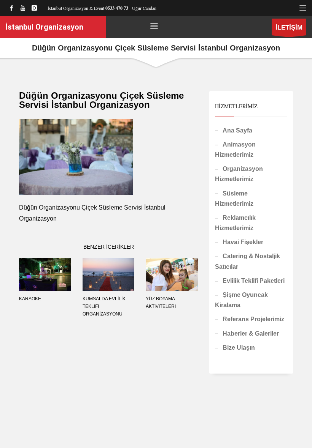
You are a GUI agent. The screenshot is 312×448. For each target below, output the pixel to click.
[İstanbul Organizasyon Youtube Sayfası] (23, 8)
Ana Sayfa (237, 130)
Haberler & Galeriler (251, 333)
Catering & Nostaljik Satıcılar (247, 261)
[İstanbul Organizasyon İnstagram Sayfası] (34, 8)
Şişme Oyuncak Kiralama (241, 300)
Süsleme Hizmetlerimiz (234, 198)
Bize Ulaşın (239, 347)
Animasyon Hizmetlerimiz (235, 149)
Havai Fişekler (243, 242)
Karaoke (30, 298)
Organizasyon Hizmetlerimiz (239, 174)
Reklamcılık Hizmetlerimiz (235, 223)
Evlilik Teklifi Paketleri (254, 281)
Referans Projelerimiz (253, 319)
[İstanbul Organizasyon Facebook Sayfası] (11, 8)
